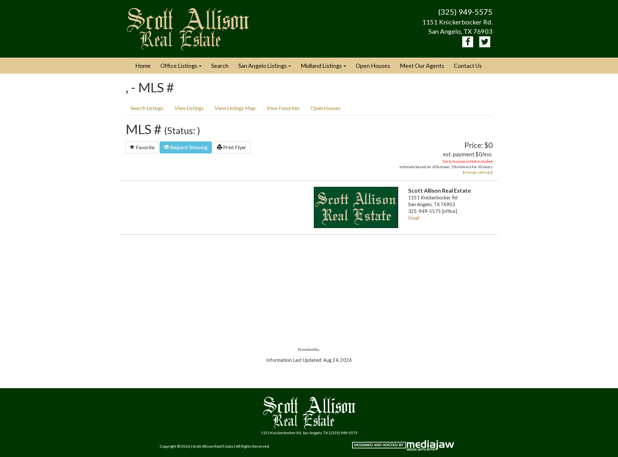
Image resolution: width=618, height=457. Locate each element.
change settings (477, 172)
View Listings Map (235, 108)
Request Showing (188, 147)
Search (220, 65)
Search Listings (147, 108)
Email (413, 218)
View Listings (189, 108)
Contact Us (468, 65)
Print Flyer (234, 147)
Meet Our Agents (422, 65)
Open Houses (373, 65)
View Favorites (283, 108)
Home (143, 65)
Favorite (144, 147)
